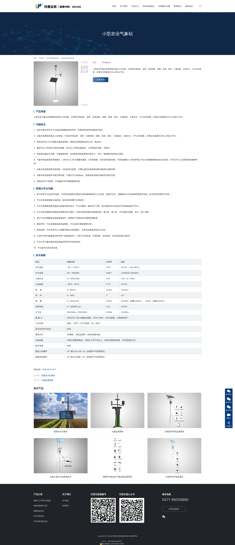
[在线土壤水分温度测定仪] (61, 459)
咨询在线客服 (174, 509)
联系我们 (178, 6)
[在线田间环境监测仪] (174, 459)
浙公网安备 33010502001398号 (113, 544)
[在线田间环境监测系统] (174, 414)
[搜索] (200, 6)
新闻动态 (189, 6)
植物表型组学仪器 (40, 506)
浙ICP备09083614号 (115, 541)
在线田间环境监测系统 (174, 431)
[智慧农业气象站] (61, 414)
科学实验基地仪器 (40, 521)
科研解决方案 (164, 6)
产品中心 (135, 6)
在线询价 (101, 79)
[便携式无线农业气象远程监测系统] (117, 459)
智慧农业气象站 (48, 375)
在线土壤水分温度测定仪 (60, 476)
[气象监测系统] (117, 414)
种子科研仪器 (39, 516)
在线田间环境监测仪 (174, 476)
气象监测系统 (47, 380)
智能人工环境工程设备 (42, 500)
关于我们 (124, 6)
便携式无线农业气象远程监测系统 (117, 476)
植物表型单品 (39, 511)
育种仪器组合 (149, 6)
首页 (114, 6)
